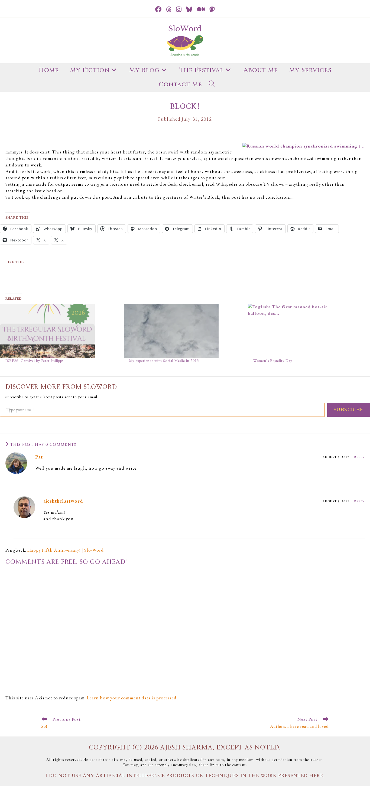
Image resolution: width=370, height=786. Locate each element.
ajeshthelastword (63, 501)
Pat (39, 457)
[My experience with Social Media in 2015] (183, 331)
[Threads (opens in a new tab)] (169, 9)
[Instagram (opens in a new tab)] (179, 9)
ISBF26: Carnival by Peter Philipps (34, 360)
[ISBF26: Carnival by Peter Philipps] (59, 331)
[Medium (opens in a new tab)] (201, 9)
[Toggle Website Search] (212, 85)
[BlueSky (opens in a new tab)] (189, 9)
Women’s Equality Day (272, 360)
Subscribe (348, 409)
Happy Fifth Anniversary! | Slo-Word (65, 550)
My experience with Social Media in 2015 (164, 360)
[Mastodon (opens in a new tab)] (212, 9)
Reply (359, 457)
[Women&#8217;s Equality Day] (307, 331)
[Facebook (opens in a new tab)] (158, 9)
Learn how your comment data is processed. (132, 698)
